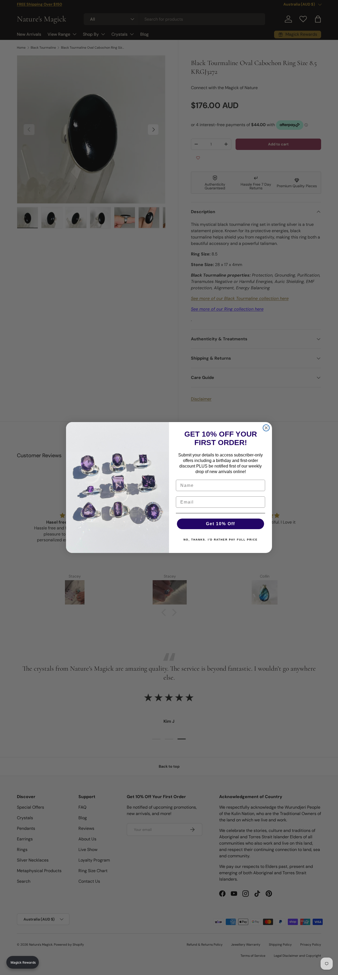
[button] (22, 962)
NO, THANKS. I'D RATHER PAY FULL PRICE (221, 539)
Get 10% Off (220, 523)
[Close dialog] (266, 428)
